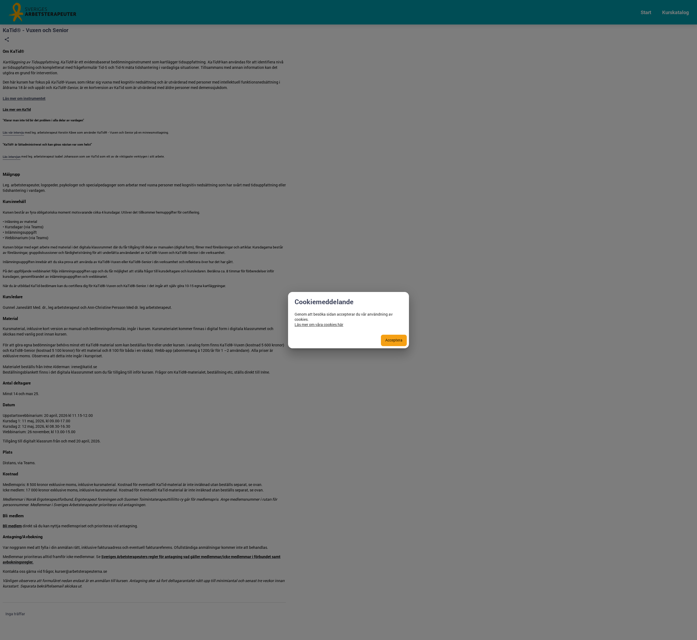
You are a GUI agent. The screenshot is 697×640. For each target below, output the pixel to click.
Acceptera (393, 340)
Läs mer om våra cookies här (319, 324)
